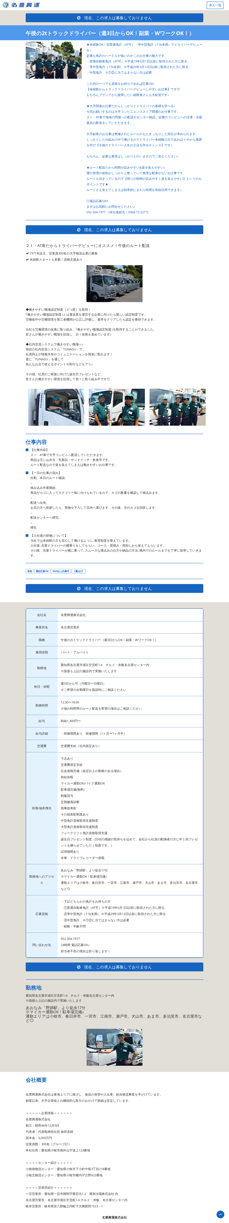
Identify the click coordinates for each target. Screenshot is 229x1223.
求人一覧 (215, 5)
